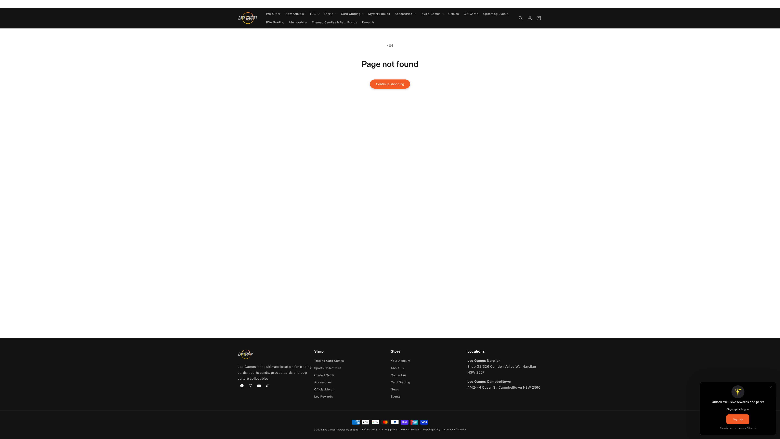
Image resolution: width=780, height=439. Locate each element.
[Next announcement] (540, 4)
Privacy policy (389, 429)
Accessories (323, 382)
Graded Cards (324, 375)
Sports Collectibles (327, 368)
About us (397, 368)
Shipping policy (431, 429)
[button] (314, 14)
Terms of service (410, 429)
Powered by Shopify (347, 429)
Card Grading (400, 382)
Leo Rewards (323, 396)
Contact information (455, 429)
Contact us (398, 375)
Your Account (400, 360)
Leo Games (329, 429)
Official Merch (324, 389)
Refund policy (370, 429)
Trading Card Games (329, 360)
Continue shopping (390, 84)
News (395, 389)
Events (396, 396)
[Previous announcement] (239, 4)
